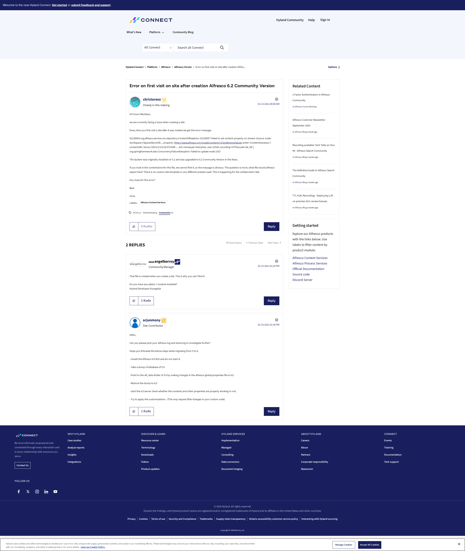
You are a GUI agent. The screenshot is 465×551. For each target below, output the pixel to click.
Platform (152, 67)
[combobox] (201, 47)
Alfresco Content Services (153, 202)
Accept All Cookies (369, 544)
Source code (301, 274)
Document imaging (231, 469)
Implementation (230, 440)
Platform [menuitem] (154, 32)
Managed (226, 448)
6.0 (166, 212)
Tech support (391, 462)
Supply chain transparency (231, 519)
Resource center (150, 440)
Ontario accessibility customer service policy (273, 519)
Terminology (148, 448)
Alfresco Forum (183, 67)
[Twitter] (28, 491)
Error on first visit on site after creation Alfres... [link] (220, 67)
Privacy (132, 519)
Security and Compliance (182, 519)
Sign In (325, 20)
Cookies (143, 519)
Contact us (23, 465)
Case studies (74, 440)
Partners (305, 455)
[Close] (459, 544)
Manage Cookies (343, 544)
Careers (305, 440)
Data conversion (230, 462)
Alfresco (165, 67)
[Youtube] (55, 491)
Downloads (147, 455)
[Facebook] (19, 491)
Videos (145, 462)
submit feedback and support (91, 5)
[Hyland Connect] (151, 20)
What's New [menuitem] (134, 32)
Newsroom (307, 469)
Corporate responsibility (314, 462)
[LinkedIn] (46, 491)
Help (311, 20)
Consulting (227, 455)
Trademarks (206, 519)
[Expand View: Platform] (163, 32)
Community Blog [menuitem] (183, 32)
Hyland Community (290, 20)
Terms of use (158, 519)
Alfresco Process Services (310, 263)
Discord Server (302, 280)
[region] (232, 544)
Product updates (150, 469)
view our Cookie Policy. (93, 547)
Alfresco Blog (301, 131)
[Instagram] (37, 491)
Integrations (74, 462)
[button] (134, 226)
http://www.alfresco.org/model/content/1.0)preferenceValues (208, 143)
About (304, 448)
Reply (272, 226)
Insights (72, 455)
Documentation (393, 455)
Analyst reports (76, 448)
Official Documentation (308, 269)
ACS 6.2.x (137, 212)
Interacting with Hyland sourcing (319, 519)
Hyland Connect (134, 67)
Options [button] (332, 67)
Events (388, 440)
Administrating (150, 212)
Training (388, 448)
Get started (59, 5)
